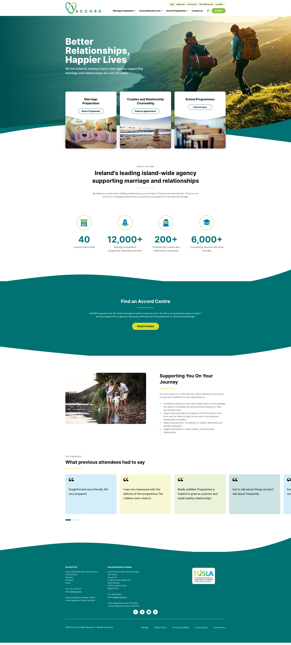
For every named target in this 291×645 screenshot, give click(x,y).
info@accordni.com (119, 597)
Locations (219, 4)
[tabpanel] (91, 494)
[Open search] (208, 10)
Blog (172, 4)
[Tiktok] (155, 612)
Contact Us (197, 11)
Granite (110, 627)
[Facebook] (142, 612)
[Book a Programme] (91, 120)
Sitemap (144, 627)
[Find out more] (200, 120)
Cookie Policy (220, 627)
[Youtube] (148, 612)
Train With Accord (206, 4)
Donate (218, 10)
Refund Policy (160, 627)
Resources (181, 4)
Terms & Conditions (180, 627)
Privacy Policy (201, 627)
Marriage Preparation (123, 11)
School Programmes (176, 11)
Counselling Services (150, 11)
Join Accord (192, 4)
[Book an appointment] (145, 120)
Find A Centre (145, 326)
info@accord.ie (75, 592)
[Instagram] (135, 612)
